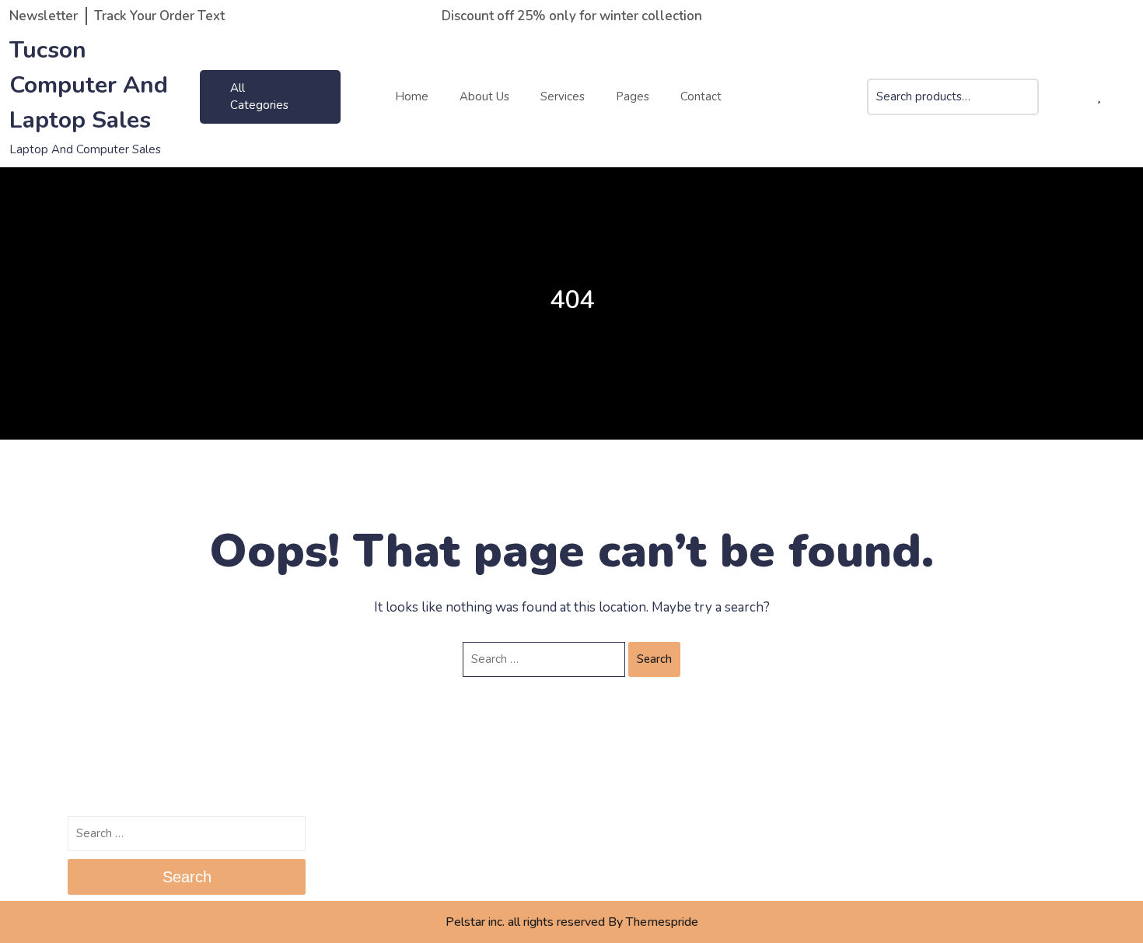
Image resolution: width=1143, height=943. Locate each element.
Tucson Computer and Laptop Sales (88, 85)
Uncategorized (875, 828)
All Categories (259, 97)
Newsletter (43, 16)
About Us (484, 96)
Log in (597, 828)
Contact (701, 96)
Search (1026, 106)
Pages (632, 96)
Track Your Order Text (159, 16)
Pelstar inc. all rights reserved (525, 922)
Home (411, 96)
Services (562, 96)
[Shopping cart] (1072, 97)
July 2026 (349, 828)
